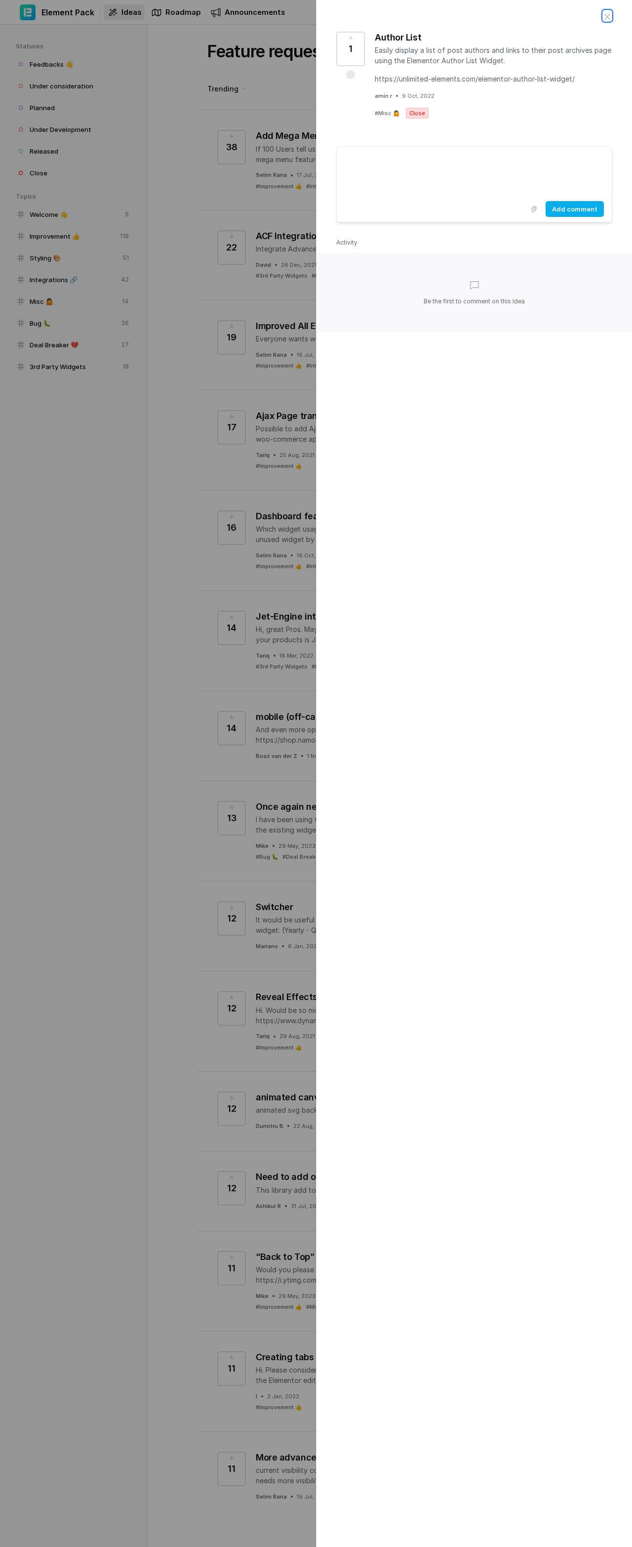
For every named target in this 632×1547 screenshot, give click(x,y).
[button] (350, 74)
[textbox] (474, 172)
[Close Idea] (607, 16)
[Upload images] (534, 209)
